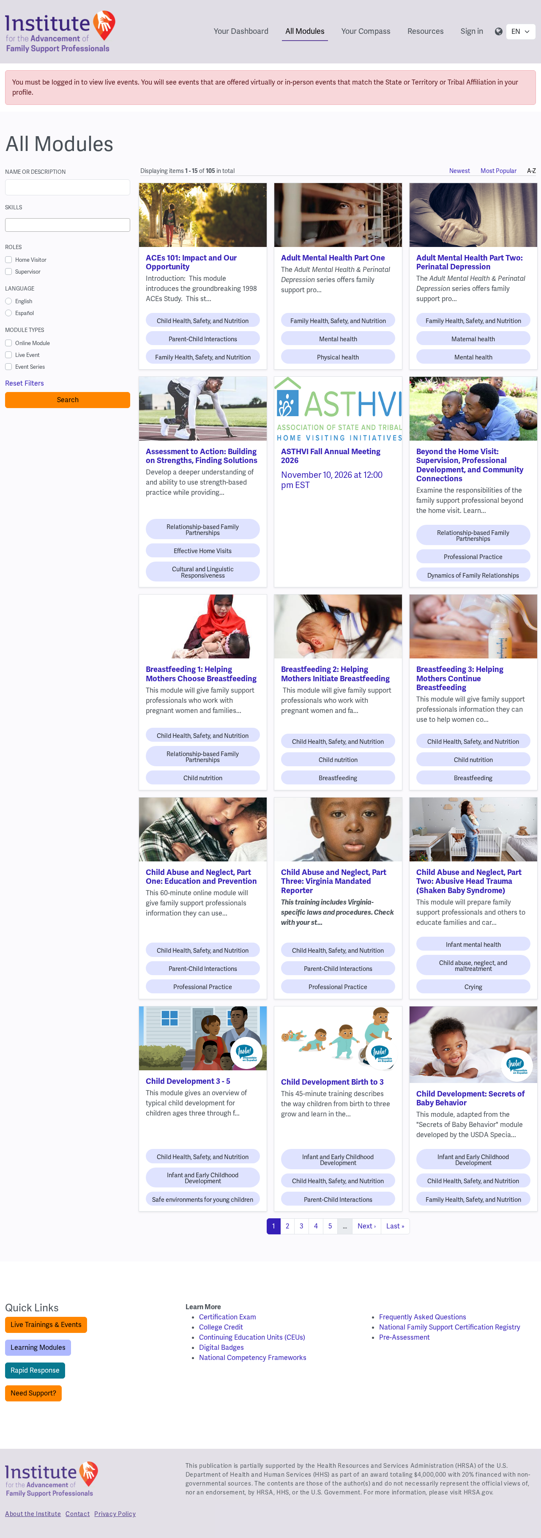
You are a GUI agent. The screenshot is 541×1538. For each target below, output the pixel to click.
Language (19, 288)
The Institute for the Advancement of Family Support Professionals (51, 1482)
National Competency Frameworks (252, 1357)
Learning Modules (38, 1347)
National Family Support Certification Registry (449, 1327)
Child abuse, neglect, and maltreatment (473, 966)
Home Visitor (30, 259)
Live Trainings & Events (46, 1324)
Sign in (472, 31)
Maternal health (473, 339)
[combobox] (67, 225)
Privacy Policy (115, 1514)
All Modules (305, 31)
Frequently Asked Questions (422, 1317)
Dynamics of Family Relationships (473, 575)
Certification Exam (227, 1317)
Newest (459, 171)
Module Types (24, 330)
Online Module (32, 343)
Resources (425, 31)
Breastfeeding (338, 778)
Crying (473, 987)
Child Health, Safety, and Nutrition (203, 321)
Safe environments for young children (202, 1200)
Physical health (338, 357)
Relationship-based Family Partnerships (203, 530)
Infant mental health (473, 945)
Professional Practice (473, 557)
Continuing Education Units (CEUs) (252, 1337)
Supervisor (28, 271)
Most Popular (498, 171)
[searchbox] (10, 225)
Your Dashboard (241, 31)
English (23, 301)
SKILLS (13, 207)
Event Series (30, 366)
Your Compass (366, 31)
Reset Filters (24, 383)
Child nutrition (202, 778)
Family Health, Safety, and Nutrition (203, 357)
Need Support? (33, 1393)
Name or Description (35, 171)
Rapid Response (35, 1370)
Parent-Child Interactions (203, 339)
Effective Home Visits (203, 551)
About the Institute (33, 1514)
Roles (13, 247)
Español (24, 313)
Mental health (338, 339)
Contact (78, 1514)
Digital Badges (221, 1347)
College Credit (221, 1327)
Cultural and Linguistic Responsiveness (203, 572)
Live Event (27, 355)
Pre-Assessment (404, 1337)
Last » (395, 1226)
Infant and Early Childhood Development (202, 1178)
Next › (367, 1226)
